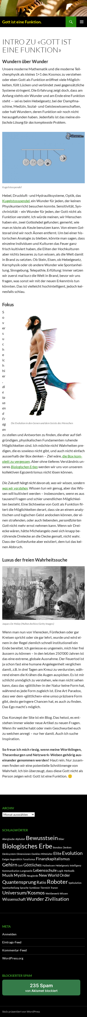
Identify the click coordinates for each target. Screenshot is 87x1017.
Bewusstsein (42, 837)
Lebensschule (45, 870)
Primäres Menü (81, 21)
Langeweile (26, 870)
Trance (54, 887)
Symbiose (34, 887)
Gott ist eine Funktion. (21, 21)
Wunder (35, 899)
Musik (7, 875)
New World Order (54, 875)
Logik (60, 870)
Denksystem (9, 853)
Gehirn (9, 865)
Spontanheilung (10, 887)
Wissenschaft (14, 899)
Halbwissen (48, 865)
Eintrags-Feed (11, 942)
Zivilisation (57, 899)
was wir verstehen (15, 488)
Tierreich (45, 887)
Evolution (72, 853)
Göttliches (32, 865)
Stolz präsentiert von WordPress (21, 1011)
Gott (20, 865)
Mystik (20, 875)
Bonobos (57, 847)
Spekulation (74, 882)
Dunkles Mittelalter (42, 853)
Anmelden (9, 934)
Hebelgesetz (62, 865)
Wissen (64, 893)
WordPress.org (12, 958)
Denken (67, 847)
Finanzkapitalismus (53, 858)
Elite (57, 853)
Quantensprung (19, 882)
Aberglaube (8, 839)
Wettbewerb (52, 893)
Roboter (57, 881)
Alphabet (20, 839)
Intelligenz (75, 865)
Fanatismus (29, 859)
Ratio (41, 882)
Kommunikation (10, 870)
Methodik (69, 870)
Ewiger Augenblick (12, 859)
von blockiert (46, 989)
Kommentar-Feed (14, 950)
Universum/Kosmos (23, 893)
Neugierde (32, 875)
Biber (61, 839)
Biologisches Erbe (27, 846)
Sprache (24, 887)
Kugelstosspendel (16, 201)
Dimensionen (24, 853)
